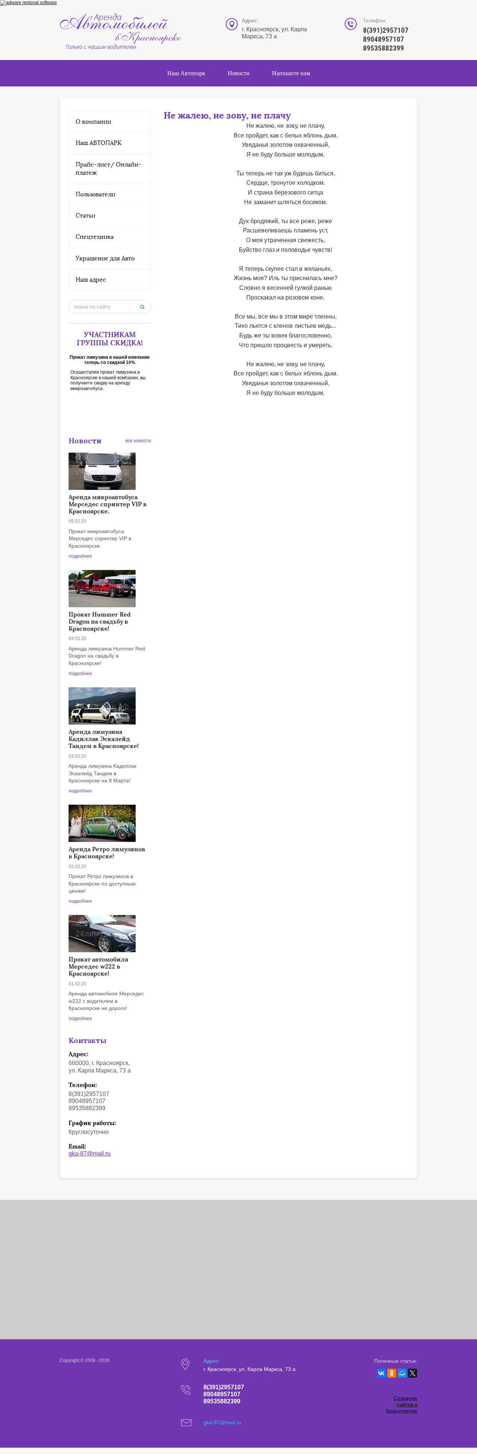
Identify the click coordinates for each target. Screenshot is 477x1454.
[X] (412, 1373)
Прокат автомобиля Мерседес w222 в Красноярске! (98, 966)
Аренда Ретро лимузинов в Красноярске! (107, 852)
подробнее (80, 556)
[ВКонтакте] (381, 1373)
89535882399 (383, 48)
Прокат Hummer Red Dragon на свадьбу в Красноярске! (100, 621)
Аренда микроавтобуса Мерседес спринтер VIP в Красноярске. (107, 504)
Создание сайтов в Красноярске (401, 1404)
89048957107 (383, 39)
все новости (138, 440)
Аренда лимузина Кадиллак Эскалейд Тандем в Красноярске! (104, 739)
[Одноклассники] (391, 1373)
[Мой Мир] (402, 1373)
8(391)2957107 (385, 30)
